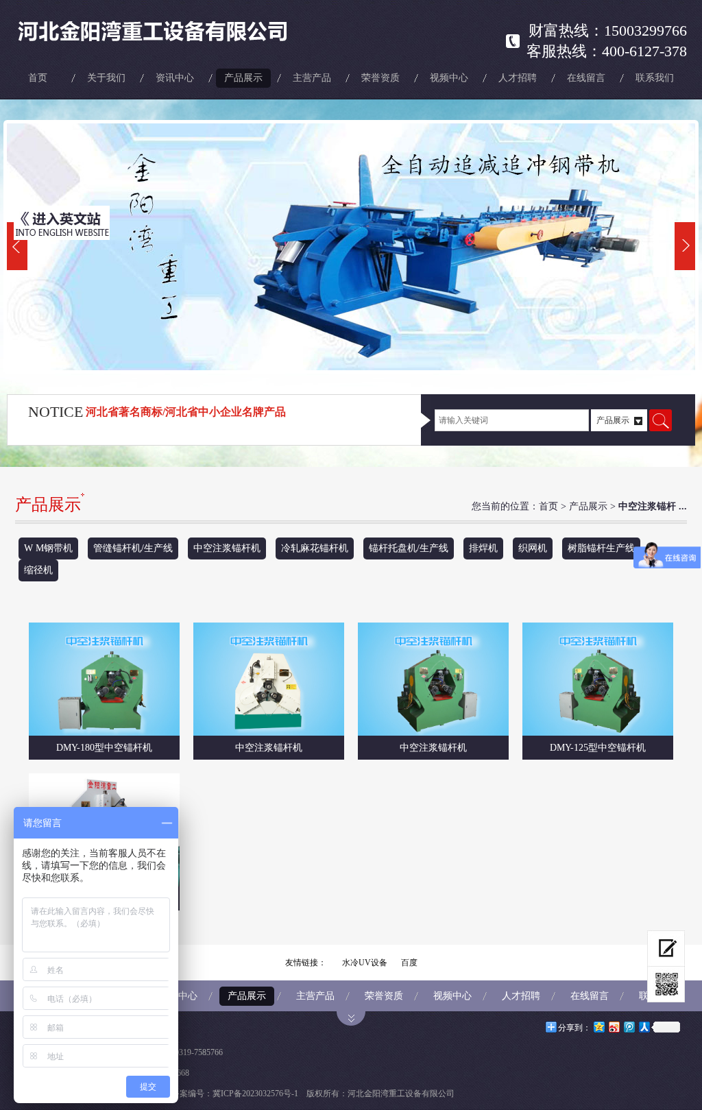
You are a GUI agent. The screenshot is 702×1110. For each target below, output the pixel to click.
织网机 (532, 548)
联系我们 (655, 78)
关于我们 (106, 78)
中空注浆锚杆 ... (652, 506)
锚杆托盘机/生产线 (408, 548)
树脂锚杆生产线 (601, 548)
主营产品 (312, 78)
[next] (685, 246)
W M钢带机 (48, 548)
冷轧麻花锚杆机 (314, 548)
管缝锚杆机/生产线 (133, 548)
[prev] (17, 246)
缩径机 (38, 570)
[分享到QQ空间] (598, 1026)
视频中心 (449, 78)
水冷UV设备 (364, 962)
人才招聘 (517, 78)
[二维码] (666, 984)
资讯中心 (175, 78)
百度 (409, 962)
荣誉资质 (380, 78)
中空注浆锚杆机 (227, 548)
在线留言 (586, 78)
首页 (37, 78)
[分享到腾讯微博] (628, 1026)
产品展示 (243, 78)
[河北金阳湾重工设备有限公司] (170, 30)
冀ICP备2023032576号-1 (255, 1093)
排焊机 (483, 548)
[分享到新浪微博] (613, 1026)
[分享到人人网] (643, 1026)
